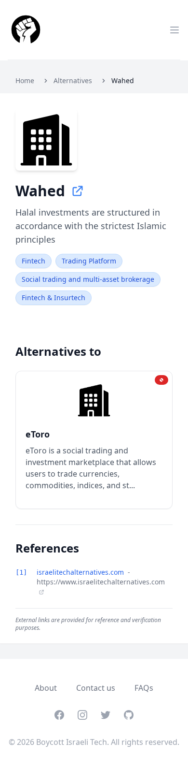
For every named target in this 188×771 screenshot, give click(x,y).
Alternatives (73, 80)
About (46, 688)
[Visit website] (77, 191)
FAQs (143, 688)
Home (24, 80)
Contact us (95, 688)
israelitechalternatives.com (81, 572)
